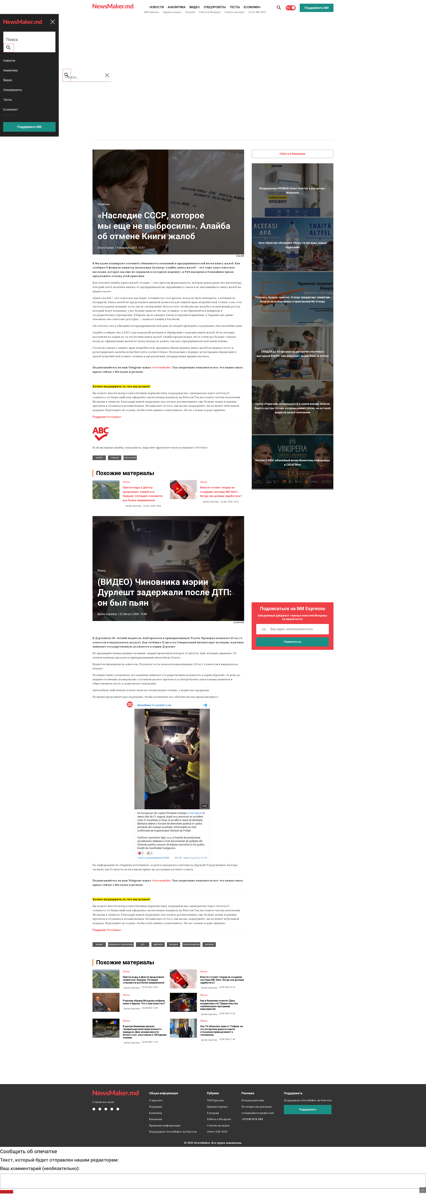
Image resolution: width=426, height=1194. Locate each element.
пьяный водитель (191, 944)
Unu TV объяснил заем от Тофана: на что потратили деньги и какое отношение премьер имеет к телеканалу (221, 1030)
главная (115, 457)
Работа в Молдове (210, 12)
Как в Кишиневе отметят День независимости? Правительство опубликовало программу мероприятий (219, 1004)
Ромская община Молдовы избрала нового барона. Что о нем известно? (144, 1002)
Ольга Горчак (106, 247)
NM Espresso (151, 12)
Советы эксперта (234, 12)
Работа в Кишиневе (292, 153)
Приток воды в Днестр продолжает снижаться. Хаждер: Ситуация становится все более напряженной (143, 980)
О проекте (156, 1100)
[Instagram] (106, 1109)
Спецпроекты (215, 7)
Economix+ (252, 7)
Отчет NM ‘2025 (257, 12)
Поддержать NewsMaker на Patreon (173, 1131)
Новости (157, 7)
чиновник (209, 944)
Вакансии (155, 1119)
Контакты (155, 1113)
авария (99, 944)
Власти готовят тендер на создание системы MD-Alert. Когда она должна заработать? (221, 492)
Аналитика (177, 7)
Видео (195, 7)
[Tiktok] (111, 1109)
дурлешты (158, 944)
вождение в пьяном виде (121, 944)
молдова (173, 944)
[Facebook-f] (94, 1109)
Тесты (235, 7)
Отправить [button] (6, 1192)
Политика (103, 204)
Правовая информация (164, 1125)
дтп (142, 944)
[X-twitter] (100, 1109)
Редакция (155, 1106)
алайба (99, 457)
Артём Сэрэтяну (133, 506)
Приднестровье (172, 12)
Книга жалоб (130, 457)
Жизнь (126, 482)
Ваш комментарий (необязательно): (40, 1168)
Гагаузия (190, 12)
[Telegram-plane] (117, 1109)
